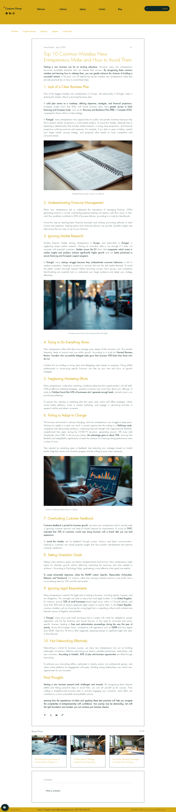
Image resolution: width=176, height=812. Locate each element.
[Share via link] (62, 715)
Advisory (43, 31)
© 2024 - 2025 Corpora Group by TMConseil (148, 810)
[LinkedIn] (10, 13)
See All (141, 731)
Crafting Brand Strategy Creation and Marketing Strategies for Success (84, 760)
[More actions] (130, 47)
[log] (26, 565)
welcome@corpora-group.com (62, 810)
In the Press (67, 31)
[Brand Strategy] (88, 745)
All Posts (14, 31)
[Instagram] (13, 13)
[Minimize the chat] (46, 328)
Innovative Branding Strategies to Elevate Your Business (125, 760)
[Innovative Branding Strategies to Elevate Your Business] (127, 745)
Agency (55, 31)
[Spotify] (6, 13)
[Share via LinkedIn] (56, 715)
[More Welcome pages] (46, 9)
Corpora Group (13, 8)
